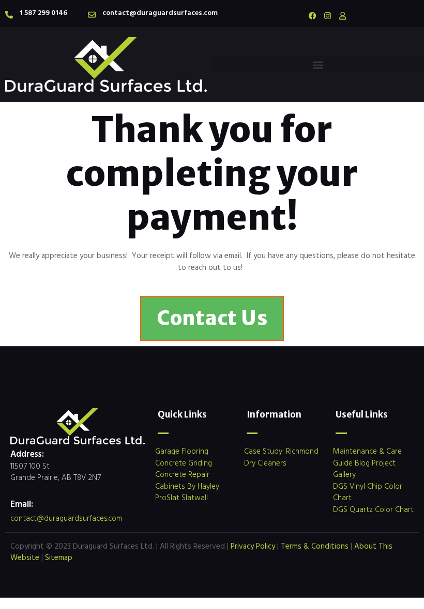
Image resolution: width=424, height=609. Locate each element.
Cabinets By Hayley (187, 486)
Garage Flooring (181, 451)
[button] (318, 64)
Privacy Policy (253, 546)
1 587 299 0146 (43, 12)
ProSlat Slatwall (181, 497)
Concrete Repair (182, 474)
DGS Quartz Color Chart (373, 509)
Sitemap (58, 557)
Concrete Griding (183, 463)
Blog (362, 463)
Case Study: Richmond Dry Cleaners (281, 457)
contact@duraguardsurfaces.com (160, 12)
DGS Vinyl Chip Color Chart (367, 492)
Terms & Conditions (315, 546)
